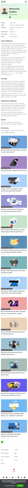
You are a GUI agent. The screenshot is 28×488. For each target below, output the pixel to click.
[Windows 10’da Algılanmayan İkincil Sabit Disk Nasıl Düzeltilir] (14, 262)
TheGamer (21, 93)
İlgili (2, 460)
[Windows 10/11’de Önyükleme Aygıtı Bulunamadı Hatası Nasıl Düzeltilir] (14, 181)
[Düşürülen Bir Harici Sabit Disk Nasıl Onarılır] (14, 162)
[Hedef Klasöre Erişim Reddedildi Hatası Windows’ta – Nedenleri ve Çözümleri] (14, 405)
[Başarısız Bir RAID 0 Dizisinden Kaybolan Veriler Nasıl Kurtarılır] (14, 324)
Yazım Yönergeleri (5, 456)
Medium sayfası (11, 73)
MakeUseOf (13, 34)
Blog (15, 453)
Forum (15, 460)
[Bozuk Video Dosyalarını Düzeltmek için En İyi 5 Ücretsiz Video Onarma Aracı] (14, 385)
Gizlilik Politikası (5, 453)
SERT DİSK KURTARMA (6, 147)
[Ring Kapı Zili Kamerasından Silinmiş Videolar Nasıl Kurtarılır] (14, 344)
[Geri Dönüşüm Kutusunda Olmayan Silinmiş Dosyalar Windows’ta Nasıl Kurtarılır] (14, 242)
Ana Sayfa (3, 5)
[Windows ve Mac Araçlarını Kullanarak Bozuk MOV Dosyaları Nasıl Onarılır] (14, 201)
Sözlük (16, 456)
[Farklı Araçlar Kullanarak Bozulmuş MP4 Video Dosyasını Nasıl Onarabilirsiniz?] (14, 221)
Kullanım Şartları (5, 449)
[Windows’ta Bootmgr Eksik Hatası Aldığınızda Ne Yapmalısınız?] (14, 426)
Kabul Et (20, 485)
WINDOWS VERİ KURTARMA (7, 247)
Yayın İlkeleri (13, 130)
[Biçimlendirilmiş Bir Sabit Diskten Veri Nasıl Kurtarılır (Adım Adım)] (14, 142)
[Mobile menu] (26, 1)
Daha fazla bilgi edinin (10, 485)
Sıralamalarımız (4, 390)
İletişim (2, 463)
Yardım (16, 449)
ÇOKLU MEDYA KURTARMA (7, 227)
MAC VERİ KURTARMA (6, 309)
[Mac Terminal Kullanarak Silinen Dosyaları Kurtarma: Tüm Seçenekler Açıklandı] (14, 303)
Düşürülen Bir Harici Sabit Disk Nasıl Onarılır (14, 170)
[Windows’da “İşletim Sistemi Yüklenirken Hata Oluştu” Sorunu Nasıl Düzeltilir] (14, 283)
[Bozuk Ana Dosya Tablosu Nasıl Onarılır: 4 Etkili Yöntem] (14, 364)
